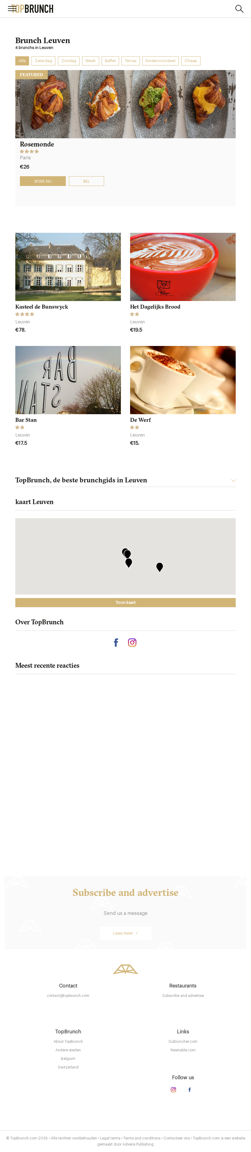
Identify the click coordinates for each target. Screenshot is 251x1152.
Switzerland (68, 1067)
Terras (131, 61)
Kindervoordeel (160, 61)
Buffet (110, 61)
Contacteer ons (176, 1138)
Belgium (68, 1059)
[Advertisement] (125, 783)
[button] (159, 567)
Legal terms (110, 1138)
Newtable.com (183, 1050)
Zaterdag (43, 61)
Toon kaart (126, 602)
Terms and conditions (141, 1138)
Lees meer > (125, 933)
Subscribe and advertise (183, 996)
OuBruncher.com (182, 1041)
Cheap (191, 61)
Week (90, 61)
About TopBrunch (68, 1041)
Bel (86, 181)
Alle (22, 61)
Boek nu (43, 181)
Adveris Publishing (138, 1144)
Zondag (68, 61)
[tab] (125, 481)
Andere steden (68, 1050)
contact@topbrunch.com (68, 996)
